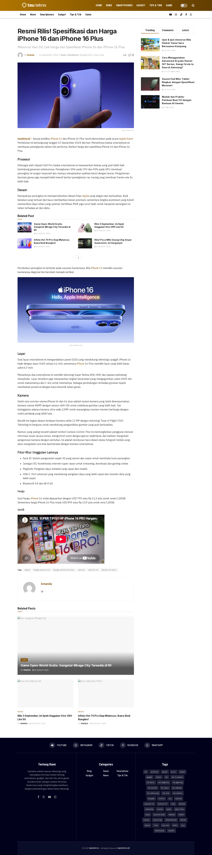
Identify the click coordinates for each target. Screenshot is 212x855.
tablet (183, 820)
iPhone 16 (56, 138)
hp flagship (163, 782)
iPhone (80, 363)
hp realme (177, 788)
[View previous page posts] (73, 257)
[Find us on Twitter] (43, 797)
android (154, 772)
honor (158, 777)
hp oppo (165, 788)
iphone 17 (162, 804)
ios (170, 798)
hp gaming (178, 782)
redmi (181, 814)
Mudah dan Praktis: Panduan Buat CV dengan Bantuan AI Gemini (176, 100)
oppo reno (179, 809)
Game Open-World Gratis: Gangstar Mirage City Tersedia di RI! (52, 227)
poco (148, 814)
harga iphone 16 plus (63, 570)
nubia (160, 809)
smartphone (171, 820)
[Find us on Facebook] (186, 14)
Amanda (30, 55)
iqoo (173, 804)
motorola (149, 809)
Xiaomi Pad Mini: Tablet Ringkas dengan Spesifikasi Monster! (178, 82)
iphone (81, 570)
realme (172, 814)
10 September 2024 (48, 55)
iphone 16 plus (109, 570)
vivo (183, 825)
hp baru (150, 782)
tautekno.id (123, 847)
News (109, 5)
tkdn (175, 825)
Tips (156, 825)
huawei (151, 798)
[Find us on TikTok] (181, 14)
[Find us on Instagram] (176, 14)
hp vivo (166, 793)
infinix (162, 798)
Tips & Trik (155, 5)
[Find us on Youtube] (170, 14)
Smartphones (124, 5)
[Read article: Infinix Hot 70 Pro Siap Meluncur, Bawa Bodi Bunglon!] (25, 243)
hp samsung (153, 793)
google (149, 777)
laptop (182, 804)
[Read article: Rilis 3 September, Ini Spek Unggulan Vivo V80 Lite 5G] (85, 227)
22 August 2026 (42, 233)
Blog (89, 771)
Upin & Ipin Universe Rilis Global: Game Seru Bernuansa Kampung (176, 43)
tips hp (165, 825)
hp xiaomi (177, 793)
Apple (85, 195)
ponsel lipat (159, 814)
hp (166, 777)
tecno (147, 825)
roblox (146, 820)
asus (173, 772)
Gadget (140, 5)
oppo (169, 809)
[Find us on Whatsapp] (191, 14)
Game (169, 5)
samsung (157, 820)
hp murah (152, 788)
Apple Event (126, 138)
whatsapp (159, 831)
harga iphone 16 (42, 570)
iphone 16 (93, 570)
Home (99, 5)
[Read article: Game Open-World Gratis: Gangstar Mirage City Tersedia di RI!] (25, 227)
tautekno (94, 847)
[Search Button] (193, 5)
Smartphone (73, 55)
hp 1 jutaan (177, 777)
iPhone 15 (96, 268)
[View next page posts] (78, 257)
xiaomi (171, 831)
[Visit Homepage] (33, 5)
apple (27, 570)
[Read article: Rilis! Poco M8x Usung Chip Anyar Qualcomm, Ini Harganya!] (85, 243)
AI (146, 772)
